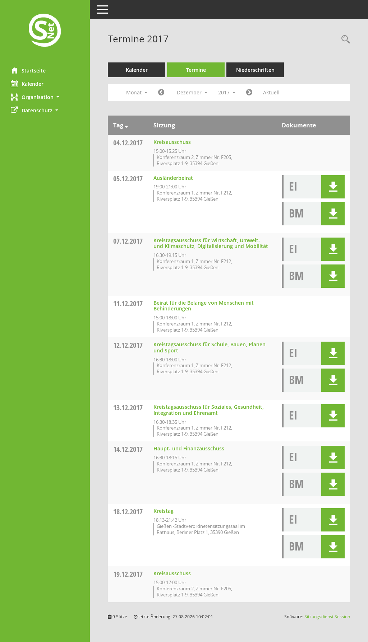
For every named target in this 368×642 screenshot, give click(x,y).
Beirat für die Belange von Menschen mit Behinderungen (203, 305)
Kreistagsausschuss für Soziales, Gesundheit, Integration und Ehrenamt (208, 409)
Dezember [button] (190, 92)
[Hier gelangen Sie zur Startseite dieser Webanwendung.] (45, 31)
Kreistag (163, 510)
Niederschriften (255, 69)
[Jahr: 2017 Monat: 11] (161, 92)
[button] (45, 97)
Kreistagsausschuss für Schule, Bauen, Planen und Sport (209, 347)
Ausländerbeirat (173, 177)
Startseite (34, 70)
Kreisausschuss (172, 142)
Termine (196, 69)
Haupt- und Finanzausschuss (188, 448)
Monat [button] (134, 92)
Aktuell (271, 92)
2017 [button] (224, 92)
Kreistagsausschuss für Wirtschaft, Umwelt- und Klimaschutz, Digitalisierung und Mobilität (210, 243)
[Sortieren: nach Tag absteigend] (126, 125)
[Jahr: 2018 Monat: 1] (249, 92)
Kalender (32, 83)
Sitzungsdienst (327, 617)
